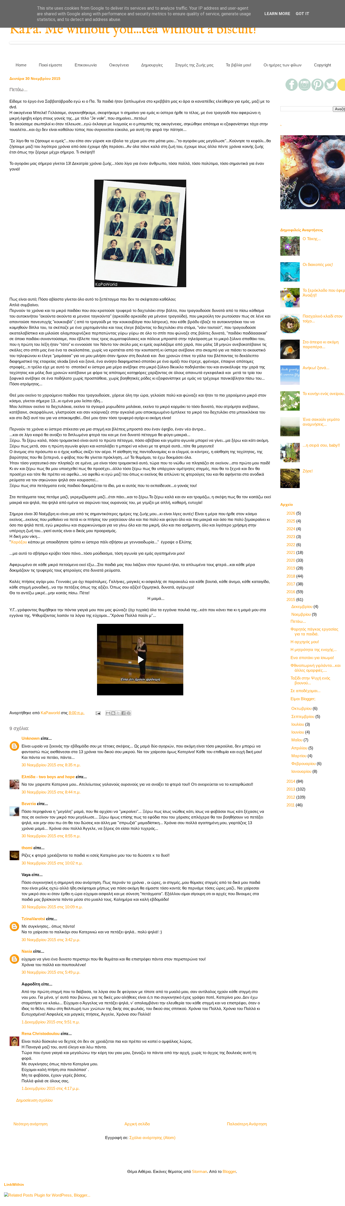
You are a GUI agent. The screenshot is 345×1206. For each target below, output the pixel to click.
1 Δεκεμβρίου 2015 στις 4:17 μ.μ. (51, 1088)
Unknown (31, 738)
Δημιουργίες (152, 65)
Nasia (27, 951)
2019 (291, 568)
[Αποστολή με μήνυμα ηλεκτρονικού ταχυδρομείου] (108, 713)
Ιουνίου (298, 732)
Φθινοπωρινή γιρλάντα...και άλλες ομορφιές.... (315, 668)
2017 (291, 584)
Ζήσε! (308, 471)
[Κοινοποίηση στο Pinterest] (128, 713)
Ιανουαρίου (301, 771)
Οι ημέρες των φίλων (283, 65)
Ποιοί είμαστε (50, 65)
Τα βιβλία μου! (238, 65)
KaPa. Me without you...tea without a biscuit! (132, 29)
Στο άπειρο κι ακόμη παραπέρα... (321, 344)
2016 (291, 591)
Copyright (322, 65)
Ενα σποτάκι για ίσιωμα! (312, 657)
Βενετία (29, 803)
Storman (199, 1171)
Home (21, 65)
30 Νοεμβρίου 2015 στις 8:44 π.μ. (51, 792)
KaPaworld (51, 712)
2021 (291, 552)
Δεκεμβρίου (302, 606)
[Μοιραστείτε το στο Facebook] (123, 713)
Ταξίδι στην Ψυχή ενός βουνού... (310, 680)
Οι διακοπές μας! (318, 264)
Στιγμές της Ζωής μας (194, 65)
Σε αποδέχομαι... (305, 690)
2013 (291, 789)
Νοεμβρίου (301, 614)
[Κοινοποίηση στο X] (118, 713)
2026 (291, 513)
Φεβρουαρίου (304, 763)
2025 (291, 521)
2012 (291, 797)
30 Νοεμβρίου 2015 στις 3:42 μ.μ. (51, 939)
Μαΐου (297, 740)
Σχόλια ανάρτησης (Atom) (152, 1137)
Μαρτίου (299, 755)
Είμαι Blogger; (303, 698)
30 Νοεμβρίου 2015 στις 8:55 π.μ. (51, 836)
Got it (302, 13)
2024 (291, 528)
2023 (291, 536)
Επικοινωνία (86, 65)
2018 (291, 576)
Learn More (277, 13)
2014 (291, 781)
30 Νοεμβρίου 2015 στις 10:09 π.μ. (52, 907)
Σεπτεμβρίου (303, 716)
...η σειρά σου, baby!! (321, 445)
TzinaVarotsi (33, 918)
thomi (27, 847)
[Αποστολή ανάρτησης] (98, 712)
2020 (291, 560)
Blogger (229, 1171)
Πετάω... (298, 621)
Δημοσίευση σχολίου (34, 1100)
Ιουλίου (298, 724)
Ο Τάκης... (312, 238)
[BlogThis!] (113, 713)
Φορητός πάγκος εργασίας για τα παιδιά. (314, 631)
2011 (291, 805)
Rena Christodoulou (41, 1033)
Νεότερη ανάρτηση (30, 1124)
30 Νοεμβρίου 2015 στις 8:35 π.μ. (51, 765)
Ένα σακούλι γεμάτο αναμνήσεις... (321, 421)
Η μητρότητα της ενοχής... (314, 649)
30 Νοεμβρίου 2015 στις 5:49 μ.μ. (51, 972)
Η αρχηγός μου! (305, 641)
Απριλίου (299, 748)
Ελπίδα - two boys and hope (48, 776)
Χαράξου (19, 542)
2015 (291, 599)
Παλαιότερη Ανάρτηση (247, 1124)
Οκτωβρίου (302, 708)
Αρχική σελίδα (137, 1124)
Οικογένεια (119, 65)
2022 (291, 544)
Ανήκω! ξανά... (316, 367)
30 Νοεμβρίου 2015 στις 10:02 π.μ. (52, 863)
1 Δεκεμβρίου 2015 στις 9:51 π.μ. (51, 1022)
